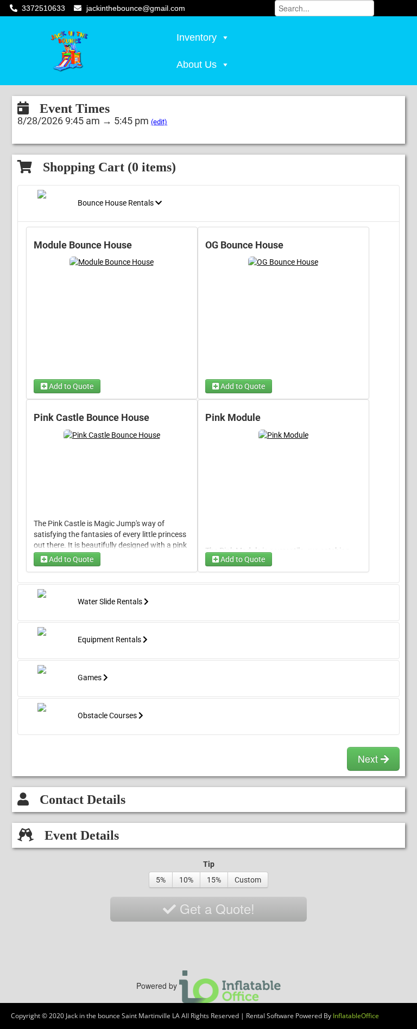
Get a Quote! (215, 908)
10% (186, 879)
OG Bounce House (244, 245)
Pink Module (233, 417)
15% (214, 879)
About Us (196, 64)
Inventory (196, 37)
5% (161, 879)
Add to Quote (70, 386)
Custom (248, 879)
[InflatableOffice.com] (230, 985)
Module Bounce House (83, 245)
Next (369, 758)
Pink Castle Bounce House (91, 417)
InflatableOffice (356, 1015)
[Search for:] (324, 7)
